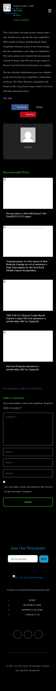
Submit (28, 502)
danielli (28, 147)
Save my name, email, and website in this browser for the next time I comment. (28, 489)
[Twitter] (28, 634)
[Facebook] (17, 634)
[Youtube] (39, 634)
